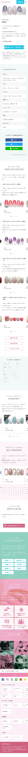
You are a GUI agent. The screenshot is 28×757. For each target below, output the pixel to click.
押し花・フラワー (7, 363)
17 (11, 489)
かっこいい (14, 95)
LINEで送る (15, 148)
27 (6, 491)
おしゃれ (5, 95)
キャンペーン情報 (17, 695)
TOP (14, 675)
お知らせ (16, 705)
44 (18, 493)
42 (13, 493)
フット (16, 370)
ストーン (14, 78)
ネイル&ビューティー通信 (6, 705)
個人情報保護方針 (5, 727)
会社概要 (4, 721)
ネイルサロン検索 (5, 695)
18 (13, 489)
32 (18, 491)
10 (22, 487)
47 (25, 493)
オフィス (7, 103)
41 (11, 493)
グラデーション (7, 78)
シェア (15, 140)
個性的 (4, 374)
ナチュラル (16, 377)
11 (24, 487)
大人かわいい (6, 377)
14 (4, 489)
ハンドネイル (14, 111)
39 (6, 493)
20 (18, 489)
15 (6, 489)
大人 (9, 95)
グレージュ (10, 88)
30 (13, 491)
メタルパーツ (20, 78)
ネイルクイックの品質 (5, 689)
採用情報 (16, 721)
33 (20, 491)
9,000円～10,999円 (8, 119)
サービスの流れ (17, 689)
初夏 (12, 103)
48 (27, 493)
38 (4, 493)
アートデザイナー (14, 374)
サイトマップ (17, 737)
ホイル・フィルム (7, 80)
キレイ (20, 95)
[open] (26, 2)
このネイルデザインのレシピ (19, 154)
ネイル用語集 (5, 737)
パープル (16, 88)
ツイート (15, 144)
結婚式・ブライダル (7, 367)
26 (4, 491)
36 (27, 491)
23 (25, 489)
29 (11, 491)
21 (20, 489)
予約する (20, 2)
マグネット (18, 363)
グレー (4, 88)
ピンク (17, 367)
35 (25, 491)
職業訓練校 (5, 711)
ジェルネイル (6, 111)
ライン (14, 80)
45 (20, 493)
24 (27, 489)
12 (26, 487)
